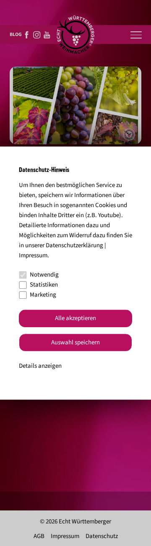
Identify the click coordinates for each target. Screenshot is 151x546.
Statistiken (44, 284)
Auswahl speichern (75, 342)
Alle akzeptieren (75, 318)
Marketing (43, 294)
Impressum (33, 255)
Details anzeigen (40, 366)
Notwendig (44, 274)
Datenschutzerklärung (74, 245)
